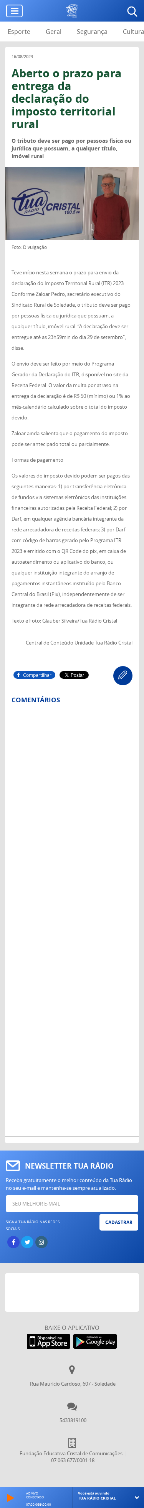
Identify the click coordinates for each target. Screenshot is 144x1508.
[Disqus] (72, 811)
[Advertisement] (74, 1292)
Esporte (19, 31)
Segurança (92, 31)
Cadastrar (118, 1222)
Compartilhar (37, 675)
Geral (53, 31)
